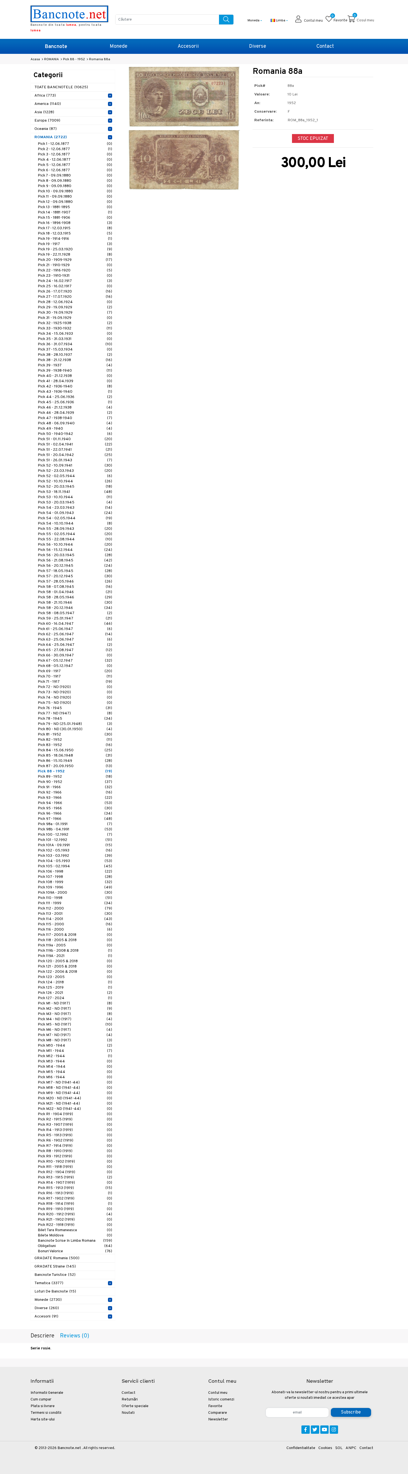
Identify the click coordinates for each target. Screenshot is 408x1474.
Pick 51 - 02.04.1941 (75, 444)
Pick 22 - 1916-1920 (75, 270)
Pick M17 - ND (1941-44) (75, 1082)
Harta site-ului (43, 1419)
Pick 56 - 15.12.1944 (75, 550)
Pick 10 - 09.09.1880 (75, 191)
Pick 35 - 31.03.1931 (75, 339)
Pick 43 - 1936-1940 (75, 391)
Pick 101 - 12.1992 (75, 840)
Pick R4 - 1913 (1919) (75, 1130)
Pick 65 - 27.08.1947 (75, 650)
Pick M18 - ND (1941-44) (75, 1087)
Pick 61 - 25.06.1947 (75, 629)
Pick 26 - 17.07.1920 (75, 291)
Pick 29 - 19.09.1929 (75, 307)
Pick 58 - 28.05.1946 (75, 597)
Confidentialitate (300, 1448)
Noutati (128, 1412)
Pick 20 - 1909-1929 (75, 260)
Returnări (130, 1399)
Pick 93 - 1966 (75, 797)
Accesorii (188, 46)
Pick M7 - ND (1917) (75, 1035)
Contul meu (217, 1392)
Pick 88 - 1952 (75, 771)
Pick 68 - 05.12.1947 (75, 666)
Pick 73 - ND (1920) (75, 692)
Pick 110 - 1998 (75, 898)
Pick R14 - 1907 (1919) (75, 1182)
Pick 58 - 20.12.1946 (75, 608)
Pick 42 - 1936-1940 (75, 386)
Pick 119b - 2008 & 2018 (75, 950)
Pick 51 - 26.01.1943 (75, 460)
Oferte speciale (135, 1406)
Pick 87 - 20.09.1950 (75, 766)
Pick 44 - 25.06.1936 (75, 397)
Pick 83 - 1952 (75, 745)
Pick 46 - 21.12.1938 (75, 407)
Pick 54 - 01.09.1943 (75, 513)
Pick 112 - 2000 (75, 908)
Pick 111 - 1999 (75, 903)
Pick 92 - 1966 (75, 792)
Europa (47, 121)
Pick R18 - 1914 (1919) (75, 1203)
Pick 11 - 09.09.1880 (75, 196)
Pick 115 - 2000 (75, 924)
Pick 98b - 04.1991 (75, 829)
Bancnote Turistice (54, 1275)
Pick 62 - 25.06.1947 (75, 634)
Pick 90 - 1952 (75, 782)
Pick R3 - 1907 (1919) (75, 1124)
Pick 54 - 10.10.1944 (75, 523)
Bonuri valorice (75, 1251)
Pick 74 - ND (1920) (75, 697)
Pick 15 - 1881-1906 (75, 217)
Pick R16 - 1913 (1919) (75, 1193)
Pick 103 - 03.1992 (75, 855)
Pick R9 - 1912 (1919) (75, 1156)
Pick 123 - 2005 (75, 977)
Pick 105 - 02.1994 (75, 866)
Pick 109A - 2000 (75, 892)
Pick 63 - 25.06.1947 (75, 639)
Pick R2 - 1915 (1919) (75, 1119)
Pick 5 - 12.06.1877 (75, 165)
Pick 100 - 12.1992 (75, 834)
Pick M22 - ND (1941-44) (75, 1109)
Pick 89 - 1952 (75, 776)
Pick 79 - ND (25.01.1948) (75, 724)
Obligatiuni (75, 1246)
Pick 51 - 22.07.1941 (75, 449)
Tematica (48, 1283)
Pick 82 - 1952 (75, 739)
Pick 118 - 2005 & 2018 (75, 940)
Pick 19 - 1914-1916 (75, 238)
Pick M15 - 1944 (75, 1072)
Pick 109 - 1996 (75, 887)
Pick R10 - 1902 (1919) (75, 1161)
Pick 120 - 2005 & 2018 (75, 961)
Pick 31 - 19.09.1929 (75, 318)
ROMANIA (50, 137)
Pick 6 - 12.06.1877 (75, 170)
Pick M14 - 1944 (75, 1066)
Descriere (42, 1336)
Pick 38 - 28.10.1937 (75, 354)
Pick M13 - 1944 (75, 1061)
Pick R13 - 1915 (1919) (75, 1177)
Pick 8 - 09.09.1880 (75, 180)
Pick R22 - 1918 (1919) (75, 1225)
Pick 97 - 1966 (75, 819)
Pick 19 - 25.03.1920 (75, 249)
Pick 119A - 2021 (75, 956)
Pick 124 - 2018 (75, 982)
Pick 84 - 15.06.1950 (75, 750)
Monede (118, 46)
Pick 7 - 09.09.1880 (75, 175)
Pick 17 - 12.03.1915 (75, 228)
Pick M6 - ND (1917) (75, 1029)
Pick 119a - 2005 (75, 945)
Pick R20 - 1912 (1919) (75, 1214)
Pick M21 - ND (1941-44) (75, 1103)
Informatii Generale (47, 1392)
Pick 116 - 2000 (75, 929)
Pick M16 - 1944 (75, 1077)
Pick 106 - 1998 (75, 871)
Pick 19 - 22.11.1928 (75, 254)
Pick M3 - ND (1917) (75, 1014)
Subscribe (351, 1412)
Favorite (215, 1406)
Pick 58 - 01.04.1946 (75, 592)
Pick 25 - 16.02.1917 (75, 286)
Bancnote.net (69, 1448)
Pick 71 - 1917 (75, 681)
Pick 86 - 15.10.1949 (75, 761)
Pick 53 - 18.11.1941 (75, 492)
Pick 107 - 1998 (75, 877)
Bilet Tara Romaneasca (75, 1230)
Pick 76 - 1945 (75, 708)
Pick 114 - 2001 (75, 919)
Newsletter (218, 1419)
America (47, 104)
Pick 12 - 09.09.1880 (75, 202)
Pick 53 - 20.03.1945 (75, 502)
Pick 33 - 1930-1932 (75, 328)
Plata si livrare (43, 1406)
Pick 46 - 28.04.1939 (75, 412)
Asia (44, 112)
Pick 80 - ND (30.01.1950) (75, 729)
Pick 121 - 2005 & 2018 (75, 966)
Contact (325, 46)
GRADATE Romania (56, 1258)
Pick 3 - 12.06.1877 (75, 154)
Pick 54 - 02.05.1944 (75, 518)
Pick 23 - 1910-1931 (75, 275)
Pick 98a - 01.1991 (75, 824)
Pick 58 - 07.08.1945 (75, 586)
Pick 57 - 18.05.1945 (75, 571)
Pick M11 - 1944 (75, 1051)
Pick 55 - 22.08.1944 (75, 539)
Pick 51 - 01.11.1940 (75, 439)
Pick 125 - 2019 (75, 987)
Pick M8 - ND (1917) (75, 1040)
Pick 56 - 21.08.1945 (75, 560)
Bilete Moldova (75, 1235)
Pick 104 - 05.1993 (75, 861)
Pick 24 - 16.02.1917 (75, 281)
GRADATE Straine (55, 1266)
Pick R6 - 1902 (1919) (75, 1140)
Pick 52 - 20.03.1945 (75, 486)
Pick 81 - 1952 (75, 734)
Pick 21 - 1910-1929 (75, 265)
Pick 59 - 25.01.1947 (75, 618)
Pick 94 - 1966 (75, 803)
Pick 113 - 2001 (75, 913)
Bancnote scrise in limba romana (75, 1240)
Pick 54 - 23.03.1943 (75, 507)
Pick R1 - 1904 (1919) (75, 1114)
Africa (45, 96)
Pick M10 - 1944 (75, 1045)
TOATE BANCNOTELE (61, 87)
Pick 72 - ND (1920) (75, 687)
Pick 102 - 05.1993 (75, 850)
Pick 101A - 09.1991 (75, 845)
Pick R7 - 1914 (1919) (75, 1145)
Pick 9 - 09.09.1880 (75, 186)
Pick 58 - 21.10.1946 (75, 602)
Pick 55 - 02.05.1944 (75, 534)
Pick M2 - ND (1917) (75, 1008)
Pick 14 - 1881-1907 (75, 212)
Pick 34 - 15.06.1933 (75, 333)
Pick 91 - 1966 (75, 787)
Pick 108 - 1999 (75, 882)
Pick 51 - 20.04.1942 (75, 455)
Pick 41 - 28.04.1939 (75, 381)
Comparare (217, 1412)
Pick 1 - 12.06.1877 (75, 144)
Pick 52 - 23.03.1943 (75, 470)
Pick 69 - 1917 (75, 671)
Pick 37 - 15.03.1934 (75, 349)
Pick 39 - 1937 (75, 365)
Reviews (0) (74, 1336)
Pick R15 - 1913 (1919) (75, 1188)
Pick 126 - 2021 (75, 993)
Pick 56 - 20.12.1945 (75, 565)
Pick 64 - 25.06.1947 (75, 644)
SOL (338, 1448)
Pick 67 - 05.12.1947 (75, 660)
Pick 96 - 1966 (75, 813)
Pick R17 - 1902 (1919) (75, 1198)
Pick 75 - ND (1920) (75, 703)
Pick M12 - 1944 (75, 1056)
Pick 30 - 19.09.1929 (75, 312)
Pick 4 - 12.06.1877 (75, 159)
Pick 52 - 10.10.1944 (75, 481)
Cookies (325, 1448)
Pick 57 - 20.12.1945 (75, 576)
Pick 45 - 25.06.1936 (75, 402)
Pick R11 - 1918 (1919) (75, 1167)
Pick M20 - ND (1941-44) (75, 1098)
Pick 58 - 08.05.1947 (75, 613)
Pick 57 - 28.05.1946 (75, 581)
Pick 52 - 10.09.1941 (75, 465)
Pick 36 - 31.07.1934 (75, 344)
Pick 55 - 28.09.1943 (75, 528)
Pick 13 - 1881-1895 (75, 207)
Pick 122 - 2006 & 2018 (75, 971)
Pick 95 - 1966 (75, 808)
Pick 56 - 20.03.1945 (75, 555)
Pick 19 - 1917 (75, 244)
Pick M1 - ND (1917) (75, 1003)
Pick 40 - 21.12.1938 (75, 376)
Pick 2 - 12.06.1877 (75, 149)
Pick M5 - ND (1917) (75, 1024)
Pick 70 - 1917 (75, 676)
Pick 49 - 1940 (75, 428)
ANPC (351, 1448)
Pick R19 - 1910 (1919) (75, 1209)
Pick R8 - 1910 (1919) (75, 1151)
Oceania (45, 129)
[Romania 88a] (184, 97)
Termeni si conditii (46, 1412)
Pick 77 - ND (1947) (75, 713)
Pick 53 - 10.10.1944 (75, 497)
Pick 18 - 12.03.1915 (75, 233)
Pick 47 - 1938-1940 (75, 418)
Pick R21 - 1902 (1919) (75, 1219)
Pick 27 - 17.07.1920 (75, 296)
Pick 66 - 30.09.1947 (75, 655)
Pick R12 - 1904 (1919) (75, 1172)
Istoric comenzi (221, 1399)
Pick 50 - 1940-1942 (75, 434)
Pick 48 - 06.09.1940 (75, 423)
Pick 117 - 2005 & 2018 (75, 935)
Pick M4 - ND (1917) (75, 1019)
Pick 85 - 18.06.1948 (75, 755)
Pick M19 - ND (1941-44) (75, 1093)
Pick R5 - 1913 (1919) (75, 1135)
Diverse (257, 46)
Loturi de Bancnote (55, 1291)
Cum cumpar (41, 1399)
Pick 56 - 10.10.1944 (75, 544)
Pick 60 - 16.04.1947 (75, 623)
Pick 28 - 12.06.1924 (75, 302)
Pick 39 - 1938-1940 (75, 370)
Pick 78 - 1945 (75, 718)
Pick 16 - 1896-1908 (75, 223)
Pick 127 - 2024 (75, 998)
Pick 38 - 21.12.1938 (75, 360)
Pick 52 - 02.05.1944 (75, 476)
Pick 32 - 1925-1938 (75, 323)
